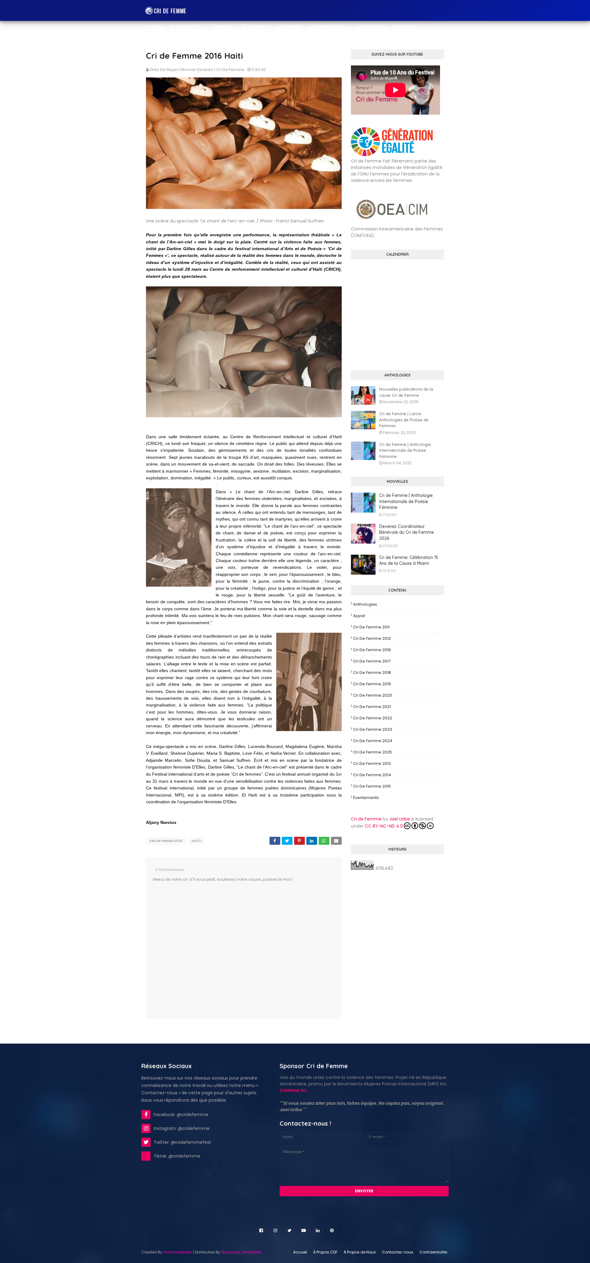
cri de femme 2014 (372, 775)
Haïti (196, 840)
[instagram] (275, 1230)
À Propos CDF (325, 1252)
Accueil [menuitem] (154, 26)
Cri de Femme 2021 (372, 707)
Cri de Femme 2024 (372, 741)
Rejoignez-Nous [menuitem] (327, 26)
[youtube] (304, 1230)
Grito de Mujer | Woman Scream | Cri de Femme (197, 70)
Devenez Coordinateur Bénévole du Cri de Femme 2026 (406, 532)
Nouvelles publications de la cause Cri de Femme (406, 392)
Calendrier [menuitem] (289, 26)
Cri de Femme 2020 (372, 695)
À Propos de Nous (360, 1252)
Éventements (366, 798)
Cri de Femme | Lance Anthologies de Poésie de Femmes (403, 419)
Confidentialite (433, 1252)
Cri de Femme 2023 (372, 729)
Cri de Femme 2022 (372, 718)
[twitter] (289, 1230)
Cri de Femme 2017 (372, 661)
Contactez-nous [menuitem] (165, 47)
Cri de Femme (366, 819)
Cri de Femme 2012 (372, 638)
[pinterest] (332, 1230)
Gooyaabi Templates (241, 1252)
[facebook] (261, 1230)
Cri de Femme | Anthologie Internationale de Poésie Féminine (405, 450)
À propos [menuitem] (221, 26)
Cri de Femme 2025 (372, 752)
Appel (359, 616)
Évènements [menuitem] (256, 26)
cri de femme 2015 (372, 786)
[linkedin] (318, 1230)
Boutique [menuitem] (404, 26)
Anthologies (365, 604)
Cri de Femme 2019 (372, 684)
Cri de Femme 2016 (165, 840)
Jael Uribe (399, 819)
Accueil (300, 1252)
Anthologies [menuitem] (371, 26)
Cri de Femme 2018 (372, 672)
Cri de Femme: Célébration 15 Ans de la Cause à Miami (408, 560)
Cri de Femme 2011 (371, 627)
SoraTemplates (177, 1252)
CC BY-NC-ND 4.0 (384, 826)
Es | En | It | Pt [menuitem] (185, 26)
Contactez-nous (397, 1252)
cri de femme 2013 (372, 763)
